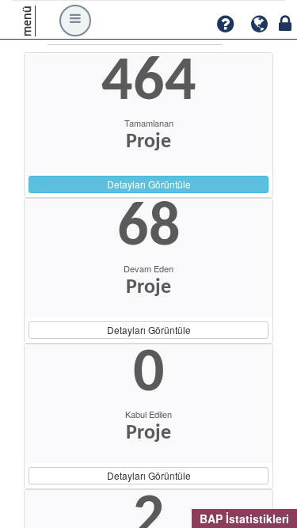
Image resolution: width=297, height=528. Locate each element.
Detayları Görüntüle (149, 184)
